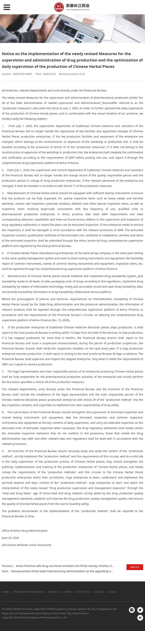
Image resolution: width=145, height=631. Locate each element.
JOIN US (99, 591)
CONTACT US (83, 591)
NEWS (67, 591)
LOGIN (112, 591)
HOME (5, 591)
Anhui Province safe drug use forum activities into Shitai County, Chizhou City (65, 566)
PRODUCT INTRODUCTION (28, 591)
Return (134, 567)
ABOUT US (54, 591)
